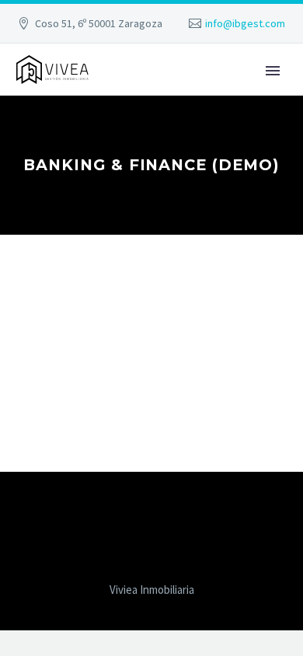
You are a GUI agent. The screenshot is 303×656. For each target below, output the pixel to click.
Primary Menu (273, 70)
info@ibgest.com (245, 23)
